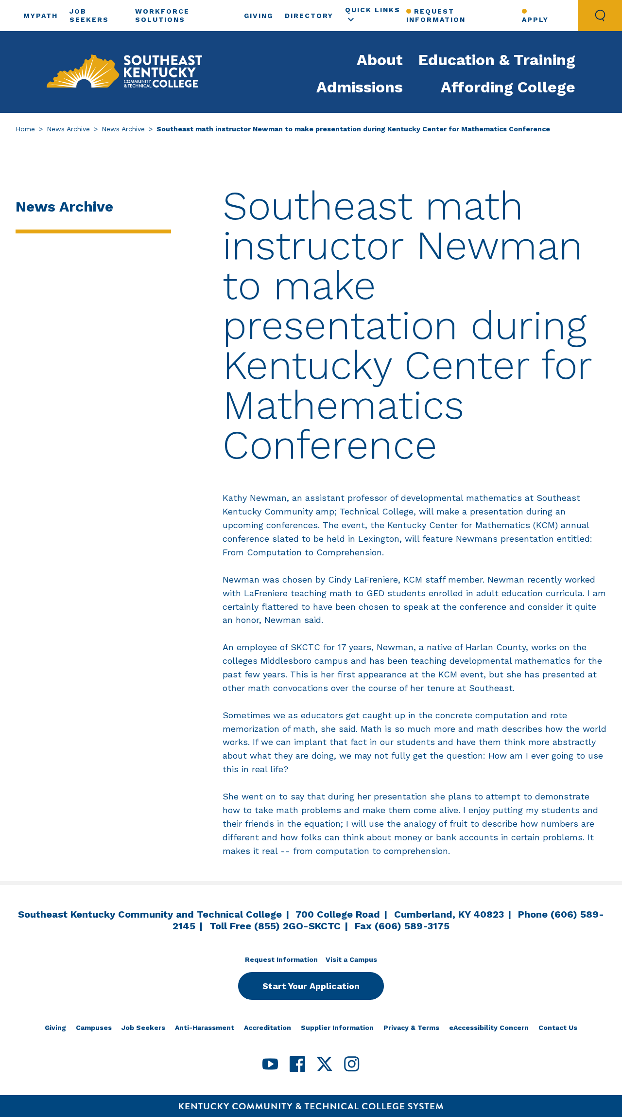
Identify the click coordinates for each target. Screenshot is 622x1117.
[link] (124, 71)
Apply (535, 19)
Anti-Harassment (204, 1027)
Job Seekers (143, 1027)
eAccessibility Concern (489, 1027)
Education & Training (496, 60)
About (380, 60)
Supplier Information (337, 1027)
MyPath (40, 15)
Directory (309, 15)
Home (25, 129)
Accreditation (267, 1027)
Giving (258, 15)
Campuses (94, 1027)
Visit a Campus (351, 959)
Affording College (508, 87)
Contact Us (557, 1027)
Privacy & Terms (411, 1027)
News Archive (68, 129)
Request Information (436, 15)
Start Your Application (311, 986)
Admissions (359, 87)
